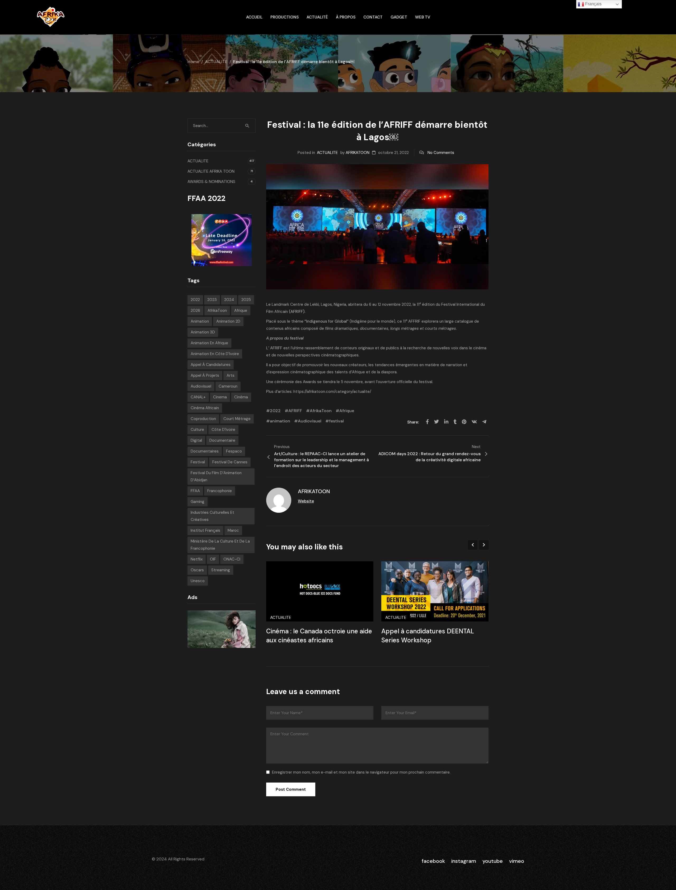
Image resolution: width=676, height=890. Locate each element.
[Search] (247, 126)
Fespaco (234, 451)
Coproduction (203, 418)
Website (306, 501)
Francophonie (219, 490)
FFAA (195, 490)
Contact (373, 17)
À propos (345, 17)
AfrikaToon (321, 410)
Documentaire (222, 440)
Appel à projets (205, 375)
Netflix (197, 559)
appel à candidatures (211, 364)
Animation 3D (203, 332)
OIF (213, 559)
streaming (220, 570)
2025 (246, 299)
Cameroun (228, 386)
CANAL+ (198, 397)
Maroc (233, 530)
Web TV (422, 17)
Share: (413, 422)
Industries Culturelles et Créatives (212, 516)
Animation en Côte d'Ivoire (215, 353)
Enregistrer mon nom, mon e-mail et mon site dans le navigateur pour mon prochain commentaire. (361, 772)
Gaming (197, 501)
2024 (229, 299)
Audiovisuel (309, 421)
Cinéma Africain (205, 408)
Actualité (317, 17)
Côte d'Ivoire (223, 429)
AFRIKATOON (357, 152)
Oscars (197, 570)
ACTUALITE (216, 61)
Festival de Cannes (229, 462)
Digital (196, 440)
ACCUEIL (254, 17)
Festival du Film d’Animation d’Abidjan (216, 476)
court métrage (237, 418)
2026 (195, 310)
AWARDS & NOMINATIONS (211, 181)
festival (336, 421)
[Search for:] (221, 126)
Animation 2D (228, 321)
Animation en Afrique (209, 343)
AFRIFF (295, 410)
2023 (212, 299)
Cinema (220, 397)
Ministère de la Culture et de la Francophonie (220, 545)
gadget (399, 17)
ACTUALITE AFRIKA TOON (210, 171)
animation (280, 421)
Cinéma (241, 397)
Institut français (205, 530)
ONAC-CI (231, 559)
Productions (284, 17)
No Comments (441, 152)
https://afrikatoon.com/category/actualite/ (332, 391)
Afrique (346, 410)
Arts (230, 375)
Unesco (198, 580)
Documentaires (205, 451)
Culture (197, 429)
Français (593, 4)
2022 (275, 410)
